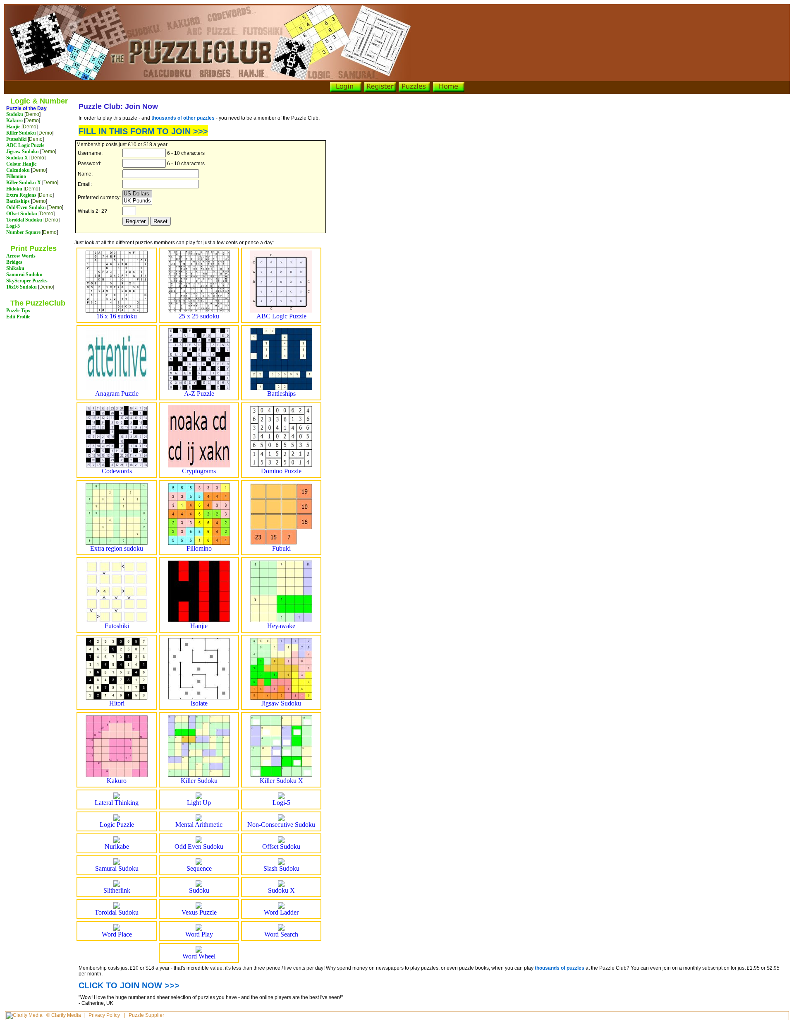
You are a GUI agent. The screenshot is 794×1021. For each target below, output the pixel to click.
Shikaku (15, 268)
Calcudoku (18, 170)
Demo (32, 114)
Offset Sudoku (21, 214)
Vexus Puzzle (199, 912)
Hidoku (14, 189)
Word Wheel (198, 956)
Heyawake (281, 625)
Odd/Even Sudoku (26, 207)
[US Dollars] (137, 193)
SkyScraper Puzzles (27, 281)
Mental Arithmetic (198, 824)
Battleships (18, 201)
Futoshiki (16, 139)
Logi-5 (13, 226)
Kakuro (14, 120)
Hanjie (13, 127)
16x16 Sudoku (21, 287)
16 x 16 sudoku (116, 316)
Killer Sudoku (21, 133)
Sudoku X (17, 158)
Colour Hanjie (21, 164)
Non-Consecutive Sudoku (281, 824)
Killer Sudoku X (23, 182)
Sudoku (14, 114)
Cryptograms (199, 470)
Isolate (199, 703)
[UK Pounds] (137, 201)
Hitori (116, 703)
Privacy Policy (104, 1015)
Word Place (117, 934)
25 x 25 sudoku (199, 316)
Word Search (281, 934)
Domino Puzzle (281, 470)
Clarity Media (66, 1015)
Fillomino (16, 176)
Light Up (199, 802)
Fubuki (281, 548)
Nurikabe (117, 846)
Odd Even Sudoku (199, 846)
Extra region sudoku (116, 548)
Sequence (199, 868)
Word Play (199, 934)
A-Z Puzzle (199, 393)
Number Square (23, 232)
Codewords (117, 470)
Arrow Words (21, 256)
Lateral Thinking (117, 802)
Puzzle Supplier (146, 1015)
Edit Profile (18, 317)
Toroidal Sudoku (24, 220)
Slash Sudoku (281, 868)
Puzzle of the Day (26, 108)
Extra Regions (21, 195)
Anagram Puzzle (117, 393)
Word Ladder (281, 912)
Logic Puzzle (117, 824)
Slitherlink (116, 890)
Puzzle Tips (18, 310)
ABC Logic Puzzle (25, 145)
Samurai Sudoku (24, 274)
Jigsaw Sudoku (22, 151)
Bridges (14, 262)
